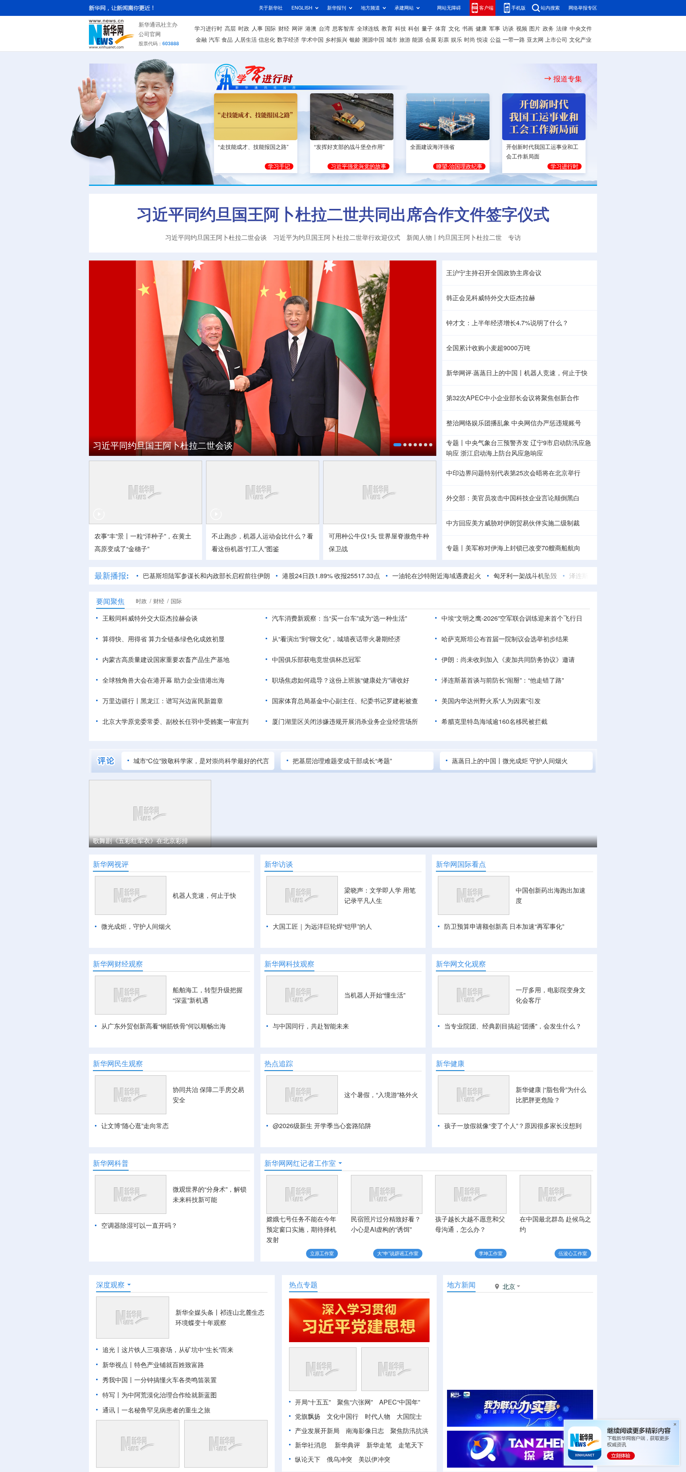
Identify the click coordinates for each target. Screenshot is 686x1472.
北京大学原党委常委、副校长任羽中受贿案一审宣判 (175, 721)
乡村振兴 (336, 39)
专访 (514, 237)
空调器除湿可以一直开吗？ (139, 1225)
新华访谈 (278, 864)
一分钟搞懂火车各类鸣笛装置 (175, 1380)
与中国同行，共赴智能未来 (311, 1026)
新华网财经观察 (118, 963)
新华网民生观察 (118, 1063)
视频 (521, 28)
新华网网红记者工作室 (300, 1163)
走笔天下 (411, 1445)
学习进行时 (208, 28)
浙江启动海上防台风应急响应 (502, 453)
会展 (430, 39)
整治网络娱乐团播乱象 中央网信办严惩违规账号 (513, 423)
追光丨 (111, 1350)
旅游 (404, 39)
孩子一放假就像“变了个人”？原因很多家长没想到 (513, 1126)
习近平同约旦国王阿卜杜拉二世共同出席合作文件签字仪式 (343, 214)
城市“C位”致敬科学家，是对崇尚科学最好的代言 (201, 761)
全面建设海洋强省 (432, 147)
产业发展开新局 (317, 1431)
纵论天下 (307, 1459)
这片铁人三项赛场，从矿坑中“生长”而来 (177, 1350)
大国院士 (409, 1416)
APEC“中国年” (399, 1402)
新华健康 (450, 1063)
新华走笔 (379, 1445)
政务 (548, 28)
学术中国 (312, 39)
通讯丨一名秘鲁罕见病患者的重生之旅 (156, 1410)
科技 (400, 28)
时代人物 (377, 1416)
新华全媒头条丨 (197, 1312)
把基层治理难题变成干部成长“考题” (342, 761)
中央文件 (581, 28)
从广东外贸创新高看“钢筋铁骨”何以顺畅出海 (163, 1026)
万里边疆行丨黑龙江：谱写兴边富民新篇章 (162, 701)
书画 (467, 28)
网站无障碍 (449, 7)
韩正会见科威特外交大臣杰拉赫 (490, 298)
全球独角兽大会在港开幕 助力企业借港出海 (163, 680)
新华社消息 (311, 1445)
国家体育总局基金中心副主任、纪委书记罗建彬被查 (345, 701)
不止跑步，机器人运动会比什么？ (259, 536)
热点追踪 (278, 1063)
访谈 (508, 28)
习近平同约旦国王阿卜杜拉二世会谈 (216, 237)
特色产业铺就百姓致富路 (169, 1365)
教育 (387, 28)
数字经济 (288, 39)
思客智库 (343, 28)
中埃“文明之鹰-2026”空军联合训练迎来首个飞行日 (511, 618)
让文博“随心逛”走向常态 (135, 1126)
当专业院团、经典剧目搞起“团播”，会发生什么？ (513, 1026)
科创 (413, 28)
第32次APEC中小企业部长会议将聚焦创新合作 (512, 398)
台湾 (324, 28)
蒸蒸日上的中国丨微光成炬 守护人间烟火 (510, 761)
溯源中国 (373, 39)
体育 (440, 28)
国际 (270, 28)
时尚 (469, 39)
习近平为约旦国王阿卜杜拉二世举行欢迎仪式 (336, 237)
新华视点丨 (118, 1365)
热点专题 (303, 1284)
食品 (227, 39)
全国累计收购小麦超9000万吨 (488, 348)
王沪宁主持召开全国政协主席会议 (493, 273)
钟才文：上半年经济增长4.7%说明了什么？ (507, 323)
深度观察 (110, 1284)
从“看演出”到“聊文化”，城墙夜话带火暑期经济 (336, 639)
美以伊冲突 (374, 1459)
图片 (534, 28)
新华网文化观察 (461, 963)
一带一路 (514, 39)
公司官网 (150, 34)
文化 (454, 28)
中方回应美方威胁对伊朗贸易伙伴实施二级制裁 (513, 523)
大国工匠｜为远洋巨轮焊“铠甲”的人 (322, 926)
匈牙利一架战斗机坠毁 (525, 576)
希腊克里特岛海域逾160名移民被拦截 (494, 721)
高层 (230, 28)
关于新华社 (271, 7)
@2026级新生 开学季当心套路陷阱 (322, 1126)
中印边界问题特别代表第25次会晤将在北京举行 (513, 473)
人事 (257, 28)
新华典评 (347, 1445)
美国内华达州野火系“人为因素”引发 (491, 701)
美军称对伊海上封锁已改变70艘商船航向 (522, 548)
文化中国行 (342, 1416)
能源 (417, 39)
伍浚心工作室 (573, 1253)
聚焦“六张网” (355, 1402)
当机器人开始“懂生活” (374, 995)
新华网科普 (111, 1163)
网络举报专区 (582, 7)
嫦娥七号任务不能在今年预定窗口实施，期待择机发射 (301, 1229)
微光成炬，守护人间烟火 (136, 926)
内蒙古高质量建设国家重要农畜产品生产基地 (165, 659)
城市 (391, 39)
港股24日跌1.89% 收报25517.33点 (331, 576)
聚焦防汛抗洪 (409, 1431)
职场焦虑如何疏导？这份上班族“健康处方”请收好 (340, 680)
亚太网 (535, 39)
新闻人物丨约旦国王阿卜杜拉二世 (454, 237)
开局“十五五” (313, 1402)
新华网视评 (111, 864)
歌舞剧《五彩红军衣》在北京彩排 (140, 840)
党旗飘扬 (307, 1416)
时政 (243, 28)
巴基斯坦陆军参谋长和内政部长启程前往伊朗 (206, 576)
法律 (561, 28)
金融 (201, 39)
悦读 (482, 39)
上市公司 (556, 39)
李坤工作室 (491, 1253)
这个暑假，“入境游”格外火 (381, 1095)
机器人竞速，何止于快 (204, 895)
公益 (495, 39)
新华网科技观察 (289, 963)
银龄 (354, 39)
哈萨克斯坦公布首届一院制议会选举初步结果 (504, 639)
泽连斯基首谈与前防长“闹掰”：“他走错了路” (502, 680)
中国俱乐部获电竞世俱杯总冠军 (316, 659)
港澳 (310, 28)
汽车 (214, 39)
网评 (297, 28)
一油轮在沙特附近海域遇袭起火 (436, 576)
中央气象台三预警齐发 (497, 443)
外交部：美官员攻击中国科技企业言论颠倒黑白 (513, 498)
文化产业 (580, 39)
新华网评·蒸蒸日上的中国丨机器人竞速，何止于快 (517, 373)
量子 (427, 28)
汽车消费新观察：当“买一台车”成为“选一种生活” (339, 618)
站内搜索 (550, 7)
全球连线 (368, 28)
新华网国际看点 (461, 864)
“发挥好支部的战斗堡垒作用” (349, 147)
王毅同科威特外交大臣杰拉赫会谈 (150, 618)
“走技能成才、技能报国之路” (253, 147)
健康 (481, 28)
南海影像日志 (365, 1431)
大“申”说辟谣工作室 (397, 1253)
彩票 (443, 39)
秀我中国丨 (118, 1380)
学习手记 (279, 166)
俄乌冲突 (339, 1459)
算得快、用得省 (124, 639)
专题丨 (455, 443)
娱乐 (456, 39)
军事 (494, 28)
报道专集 (567, 78)
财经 (283, 28)
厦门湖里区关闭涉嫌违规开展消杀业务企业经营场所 (345, 721)
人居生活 (246, 39)
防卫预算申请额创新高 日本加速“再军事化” (504, 926)
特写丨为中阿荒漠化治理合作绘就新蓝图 (159, 1395)
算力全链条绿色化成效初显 (186, 639)
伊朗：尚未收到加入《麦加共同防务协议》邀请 (508, 659)
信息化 (266, 39)
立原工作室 (322, 1253)
